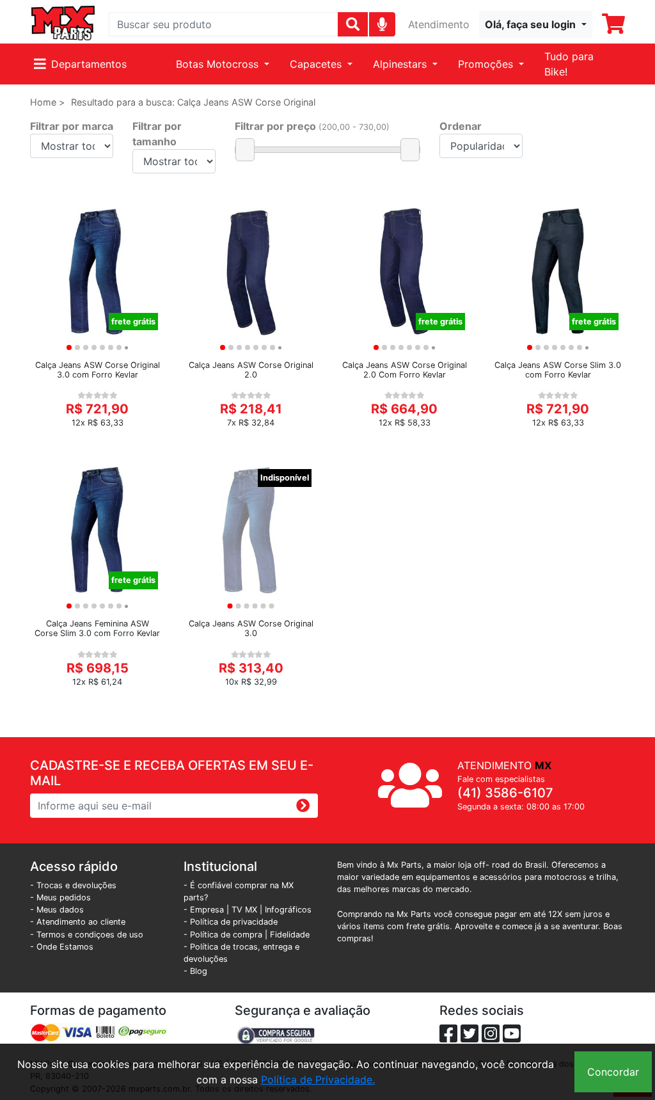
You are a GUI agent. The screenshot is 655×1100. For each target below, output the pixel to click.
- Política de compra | (227, 934)
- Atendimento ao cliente (77, 922)
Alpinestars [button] (401, 64)
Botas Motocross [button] (219, 64)
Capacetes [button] (317, 64)
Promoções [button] (487, 64)
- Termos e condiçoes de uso (86, 934)
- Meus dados (57, 909)
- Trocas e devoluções (73, 885)
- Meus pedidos (60, 897)
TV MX (244, 909)
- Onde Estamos (61, 947)
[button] (535, 24)
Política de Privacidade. (318, 1079)
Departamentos (89, 64)
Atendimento (439, 24)
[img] (382, 24)
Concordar (613, 1071)
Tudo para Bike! (569, 64)
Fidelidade (290, 934)
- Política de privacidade (231, 922)
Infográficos (288, 909)
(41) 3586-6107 (505, 793)
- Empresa (204, 909)
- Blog (195, 971)
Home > (47, 102)
